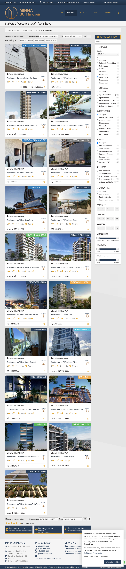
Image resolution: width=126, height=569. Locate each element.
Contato (107, 13)
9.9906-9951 (44, 549)
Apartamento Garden (109, 103)
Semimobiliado (109, 129)
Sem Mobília (109, 131)
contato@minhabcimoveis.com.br (48, 558)
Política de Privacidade (80, 567)
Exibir (61, 36)
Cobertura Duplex (109, 106)
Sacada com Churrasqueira (109, 158)
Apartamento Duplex (109, 100)
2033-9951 (48, 3)
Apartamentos (109, 95)
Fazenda (109, 72)
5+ (117, 209)
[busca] (118, 13)
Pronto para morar (109, 200)
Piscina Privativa (109, 151)
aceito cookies (113, 562)
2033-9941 (44, 551)
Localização (102, 47)
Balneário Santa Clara (109, 63)
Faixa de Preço (102, 234)
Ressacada (109, 80)
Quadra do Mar (109, 120)
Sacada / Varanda (109, 154)
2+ (103, 209)
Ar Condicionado (109, 146)
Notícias (84, 13)
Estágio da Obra (103, 188)
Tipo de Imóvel (102, 88)
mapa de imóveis (74, 554)
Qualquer (102, 60)
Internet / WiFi (109, 162)
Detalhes (100, 139)
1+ (99, 209)
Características (103, 111)
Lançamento (109, 194)
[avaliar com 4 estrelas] (14, 523)
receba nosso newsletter (76, 546)
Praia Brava (109, 77)
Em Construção (109, 197)
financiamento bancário (109, 176)
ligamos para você (45, 554)
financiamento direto (109, 179)
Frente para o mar (109, 117)
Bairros (99, 58)
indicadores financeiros (76, 549)
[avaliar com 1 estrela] (6, 523)
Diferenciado (109, 123)
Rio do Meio (109, 83)
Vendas (70, 13)
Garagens (101, 215)
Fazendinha (109, 74)
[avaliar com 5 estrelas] (17, 523)
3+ (108, 209)
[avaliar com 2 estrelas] (9, 523)
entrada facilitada (107, 182)
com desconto (109, 171)
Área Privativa (103, 256)
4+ (112, 209)
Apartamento (109, 98)
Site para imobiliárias (106, 567)
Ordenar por (34, 36)
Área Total (101, 245)
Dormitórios (101, 205)
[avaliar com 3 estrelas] (11, 523)
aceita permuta (109, 173)
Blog (96, 13)
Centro (109, 69)
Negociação (101, 167)
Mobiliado (109, 126)
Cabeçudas (109, 66)
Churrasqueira (109, 148)
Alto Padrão (109, 134)
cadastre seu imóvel (75, 551)
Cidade (99, 51)
